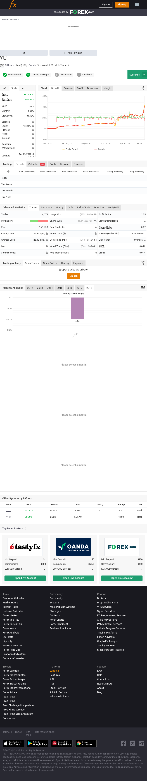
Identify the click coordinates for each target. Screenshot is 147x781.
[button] (144, 74)
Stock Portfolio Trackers (110, 649)
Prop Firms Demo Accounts (18, 713)
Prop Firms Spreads (14, 709)
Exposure (78, 263)
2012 (30, 287)
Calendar (36, 164)
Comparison (9, 718)
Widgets (54, 670)
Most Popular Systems (62, 606)
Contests (55, 615)
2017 (79, 287)
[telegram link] (141, 743)
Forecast (78, 164)
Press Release (10, 692)
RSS (52, 683)
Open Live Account (25, 578)
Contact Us (103, 679)
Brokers (101, 598)
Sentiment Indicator (61, 628)
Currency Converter (13, 658)
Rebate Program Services (111, 628)
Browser (64, 164)
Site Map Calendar (45, 732)
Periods (20, 164)
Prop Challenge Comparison (18, 705)
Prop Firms (9, 701)
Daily (70, 207)
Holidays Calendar (13, 611)
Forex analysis (11, 632)
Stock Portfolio (58, 687)
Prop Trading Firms (107, 602)
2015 (60, 287)
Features (55, 675)
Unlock (73, 275)
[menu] (137, 4)
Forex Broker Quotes (14, 675)
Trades (33, 207)
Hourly (59, 207)
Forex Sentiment (59, 624)
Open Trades (32, 263)
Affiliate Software (59, 692)
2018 (89, 287)
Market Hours (10, 602)
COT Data (8, 636)
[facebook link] (123, 743)
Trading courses (106, 645)
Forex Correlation (12, 624)
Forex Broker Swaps (14, 679)
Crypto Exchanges (107, 641)
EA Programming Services (111, 615)
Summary (46, 207)
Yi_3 (8, 517)
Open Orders (50, 263)
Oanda (32, 65)
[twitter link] (132, 743)
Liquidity (7, 641)
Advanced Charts (59, 696)
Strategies (55, 611)
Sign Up (122, 4)
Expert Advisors (106, 636)
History (65, 263)
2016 (69, 287)
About (100, 687)
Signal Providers (106, 611)
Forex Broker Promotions (16, 687)
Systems (54, 602)
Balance (68, 88)
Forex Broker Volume (14, 683)
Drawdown (93, 88)
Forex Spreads (11, 670)
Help (99, 675)
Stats (14, 88)
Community (56, 598)
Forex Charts (57, 619)
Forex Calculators (12, 645)
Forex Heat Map (11, 649)
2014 (50, 287)
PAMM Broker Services (109, 624)
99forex (9, 65)
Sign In (106, 4)
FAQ (99, 670)
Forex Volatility (11, 619)
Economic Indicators (14, 654)
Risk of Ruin (83, 207)
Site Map (28, 733)
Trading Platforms (107, 632)
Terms (6, 732)
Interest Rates (10, 606)
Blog (99, 692)
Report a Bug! (104, 683)
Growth (55, 88)
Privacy (18, 732)
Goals (52, 164)
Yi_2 (8, 510)
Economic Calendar (13, 598)
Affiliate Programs (107, 619)
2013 (40, 287)
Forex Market (10, 615)
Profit (80, 88)
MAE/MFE (113, 207)
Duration (99, 207)
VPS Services (104, 606)
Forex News (9, 628)
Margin (107, 88)
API (52, 679)
